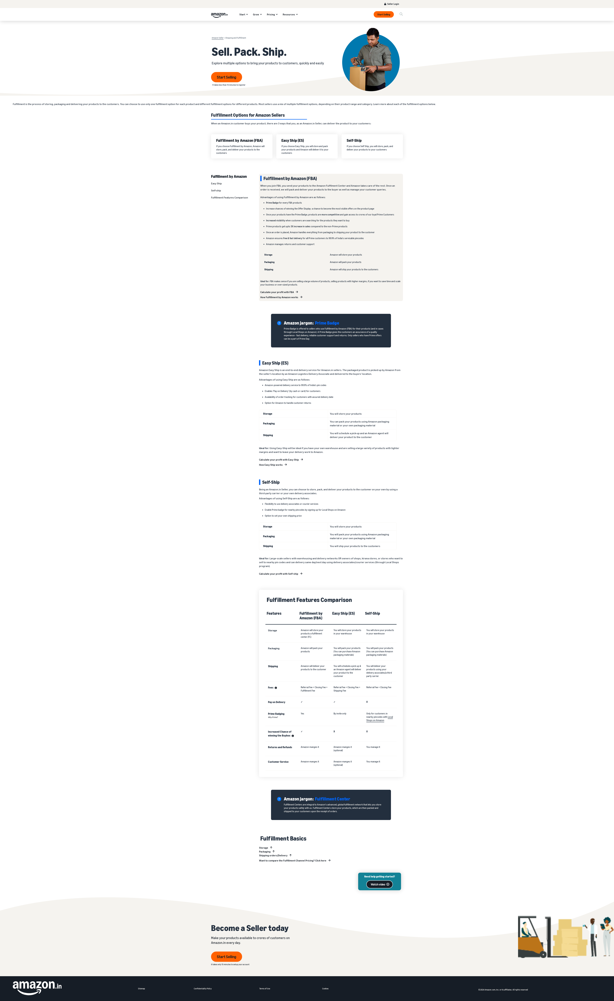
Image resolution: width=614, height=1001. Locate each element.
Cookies (325, 988)
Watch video (378, 884)
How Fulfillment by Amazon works (279, 297)
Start (242, 14)
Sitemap (141, 988)
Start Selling (383, 14)
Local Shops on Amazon (379, 719)
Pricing (271, 14)
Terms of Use (264, 988)
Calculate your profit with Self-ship (278, 573)
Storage (263, 847)
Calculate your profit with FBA (277, 292)
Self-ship (216, 190)
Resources (289, 14)
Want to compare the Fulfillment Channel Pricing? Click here (292, 860)
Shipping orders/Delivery (273, 855)
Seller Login (393, 4)
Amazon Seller (218, 38)
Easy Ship (216, 183)
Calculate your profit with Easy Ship (279, 459)
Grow (256, 14)
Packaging (265, 851)
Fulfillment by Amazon (229, 176)
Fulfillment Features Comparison (229, 197)
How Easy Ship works (271, 464)
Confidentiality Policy (203, 988)
